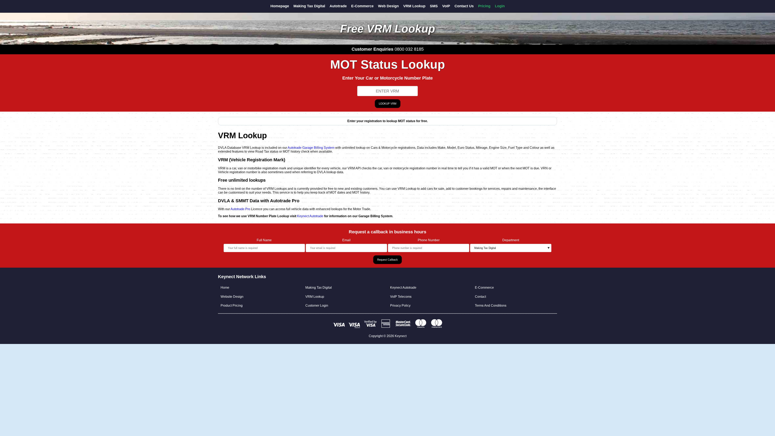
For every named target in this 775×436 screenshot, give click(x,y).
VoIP (446, 6)
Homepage (279, 6)
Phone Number (429, 240)
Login (500, 6)
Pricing (484, 6)
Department (510, 240)
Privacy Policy (400, 305)
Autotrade (338, 6)
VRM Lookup (414, 6)
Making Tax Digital (309, 6)
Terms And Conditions (490, 305)
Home (225, 287)
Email (346, 240)
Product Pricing (232, 305)
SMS (434, 6)
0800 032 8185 (409, 49)
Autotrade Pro (240, 209)
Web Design (388, 6)
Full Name (264, 240)
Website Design (232, 296)
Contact (480, 296)
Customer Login (316, 305)
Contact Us (464, 6)
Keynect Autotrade (310, 216)
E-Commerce (362, 6)
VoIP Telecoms (401, 296)
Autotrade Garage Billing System (311, 147)
